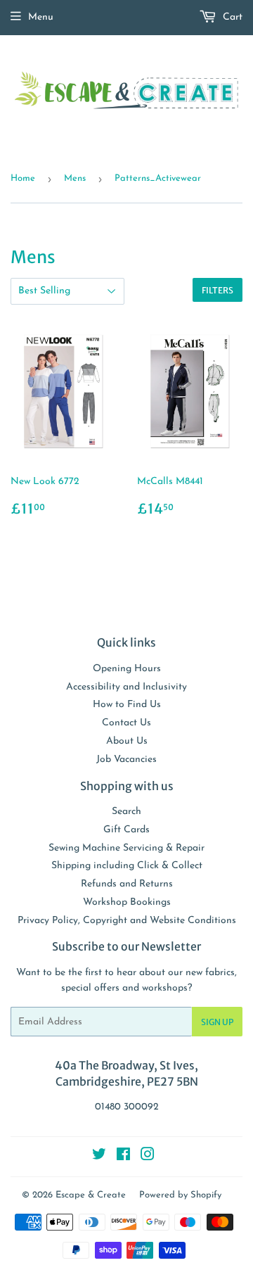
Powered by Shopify (180, 1195)
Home (23, 178)
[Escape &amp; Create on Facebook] (123, 1157)
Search (126, 811)
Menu (40, 17)
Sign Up (217, 1022)
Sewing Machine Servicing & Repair (126, 848)
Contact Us (126, 723)
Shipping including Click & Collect (126, 865)
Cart (231, 17)
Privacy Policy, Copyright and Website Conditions (127, 920)
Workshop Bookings (127, 902)
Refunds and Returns (127, 884)
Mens (75, 178)
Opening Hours (127, 668)
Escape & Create (91, 1195)
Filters (217, 290)
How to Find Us (127, 704)
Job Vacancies (126, 759)
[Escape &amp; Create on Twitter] (99, 1157)
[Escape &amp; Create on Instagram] (148, 1157)
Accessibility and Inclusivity (126, 687)
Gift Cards (126, 830)
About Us (127, 741)
